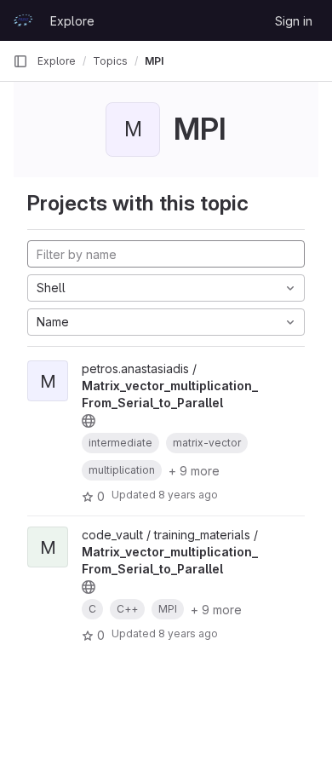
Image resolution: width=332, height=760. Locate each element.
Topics (110, 61)
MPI (154, 61)
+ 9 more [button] (194, 470)
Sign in (293, 21)
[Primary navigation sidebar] (20, 61)
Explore (72, 21)
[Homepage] (23, 20)
